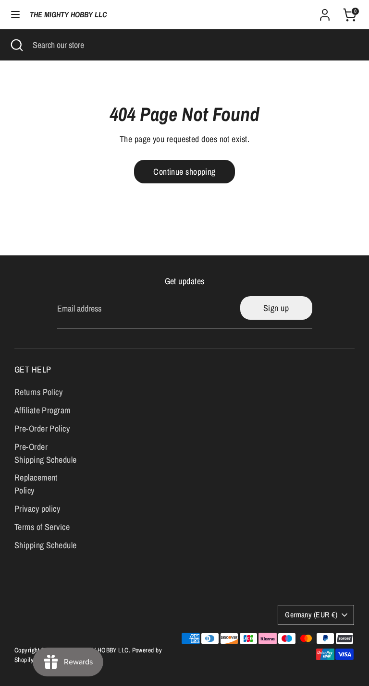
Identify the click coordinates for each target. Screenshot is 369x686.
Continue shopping (184, 172)
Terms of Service (42, 527)
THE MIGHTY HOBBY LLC (68, 15)
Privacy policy (37, 509)
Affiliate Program (42, 410)
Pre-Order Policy (42, 428)
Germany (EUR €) (311, 615)
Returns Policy (38, 392)
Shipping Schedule (45, 545)
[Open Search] (16, 45)
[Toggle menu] (15, 14)
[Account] (324, 12)
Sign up (276, 308)
